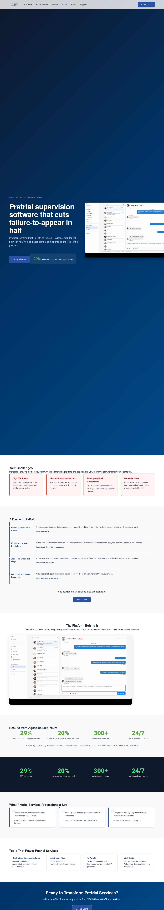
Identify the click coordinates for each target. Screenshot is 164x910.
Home (11, 198)
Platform (28, 4)
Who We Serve (42, 4)
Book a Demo (146, 4)
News (73, 4)
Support (83, 4)
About (64, 4)
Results (55, 4)
